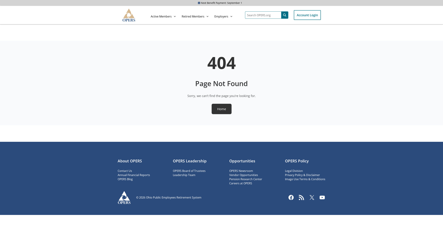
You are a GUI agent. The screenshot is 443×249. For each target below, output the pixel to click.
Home (221, 109)
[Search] (284, 15)
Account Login (307, 15)
